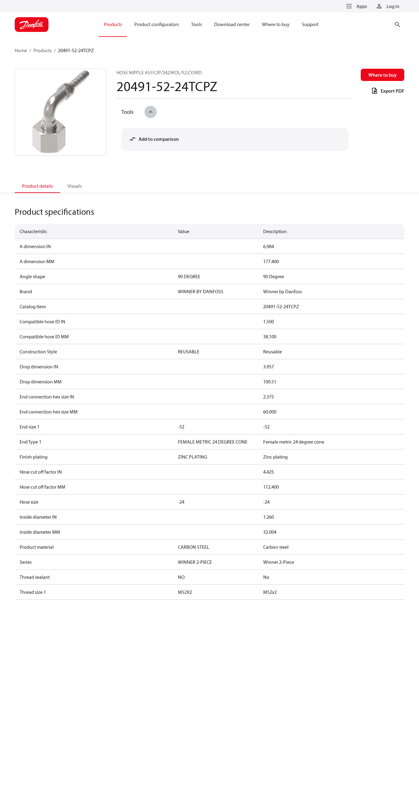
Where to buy (382, 75)
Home (21, 50)
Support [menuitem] (310, 24)
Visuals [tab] (74, 186)
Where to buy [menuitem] (276, 24)
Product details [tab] (37, 186)
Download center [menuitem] (232, 24)
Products (42, 50)
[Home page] (31, 24)
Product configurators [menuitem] (156, 24)
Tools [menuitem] (196, 24)
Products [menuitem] (113, 24)
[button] (355, 6)
